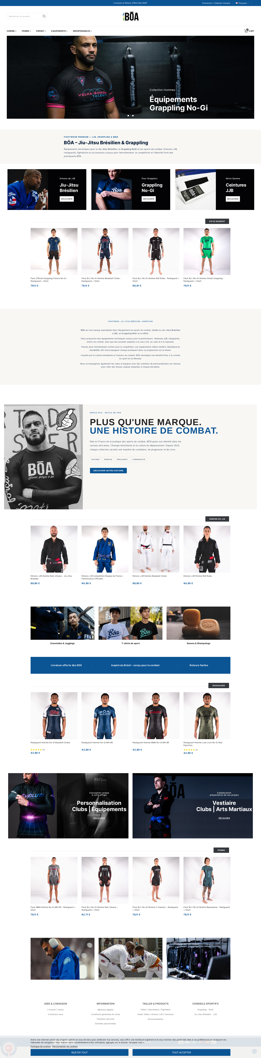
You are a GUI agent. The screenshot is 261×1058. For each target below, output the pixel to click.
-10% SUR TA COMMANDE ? (125, 534)
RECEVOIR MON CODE (112, 555)
